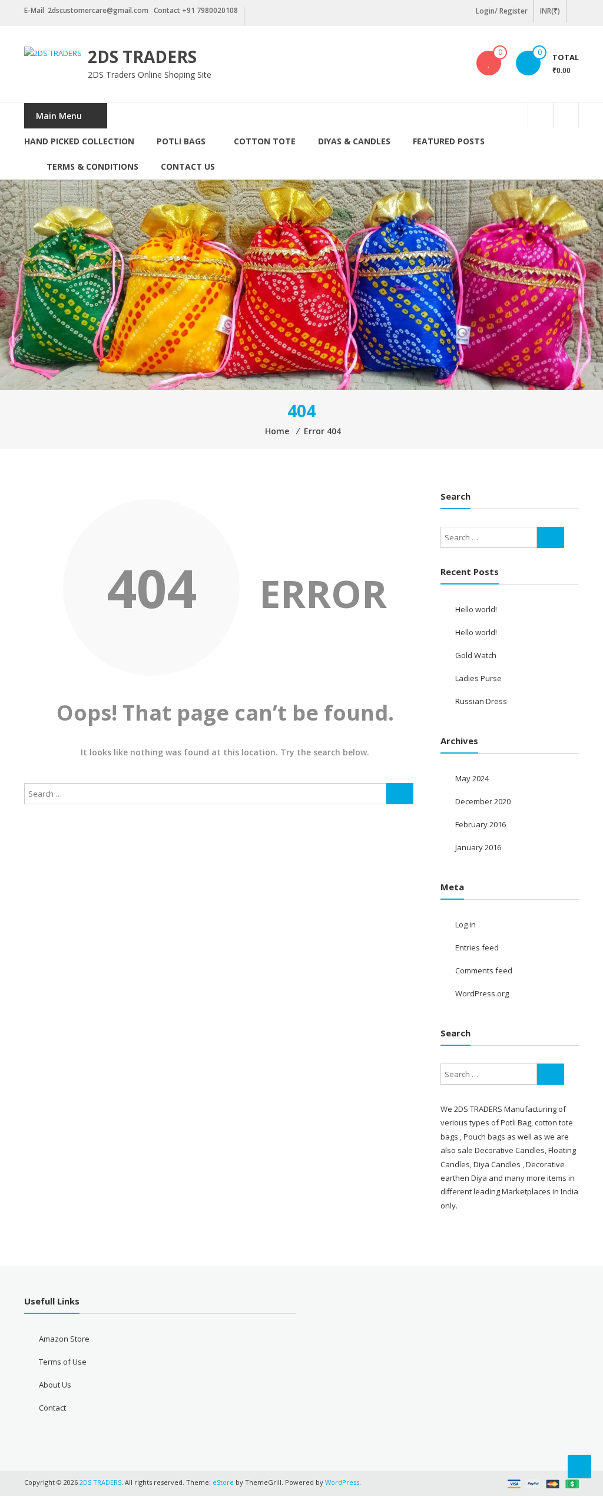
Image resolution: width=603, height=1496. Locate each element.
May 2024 (472, 778)
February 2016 (480, 824)
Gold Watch (475, 655)
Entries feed (477, 947)
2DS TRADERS (142, 56)
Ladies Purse (478, 678)
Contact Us (188, 166)
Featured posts (449, 141)
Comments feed (483, 970)
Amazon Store (64, 1338)
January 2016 (478, 847)
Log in (465, 924)
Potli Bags (181, 141)
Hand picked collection (79, 141)
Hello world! (476, 609)
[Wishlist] (489, 63)
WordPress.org (482, 993)
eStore (223, 1482)
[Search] (399, 793)
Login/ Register (502, 11)
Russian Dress (481, 701)
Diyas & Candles (354, 141)
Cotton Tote (265, 141)
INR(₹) (550, 11)
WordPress (342, 1482)
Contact (52, 1407)
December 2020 (483, 801)
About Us (55, 1384)
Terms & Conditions (92, 166)
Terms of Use (63, 1361)
